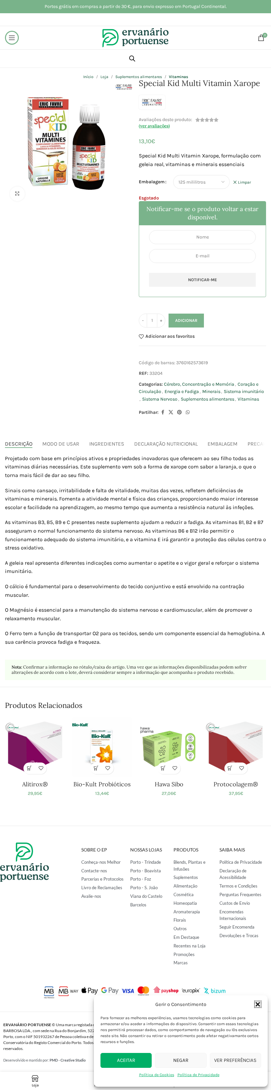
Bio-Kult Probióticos (102, 784)
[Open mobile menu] (12, 37)
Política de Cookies (156, 1074)
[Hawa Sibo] (169, 747)
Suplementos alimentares (207, 399)
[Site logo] (135, 37)
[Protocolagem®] (236, 747)
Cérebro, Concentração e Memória (199, 384)
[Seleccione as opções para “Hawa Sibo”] (163, 768)
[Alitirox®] (35, 747)
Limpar (244, 182)
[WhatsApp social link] (188, 412)
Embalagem (152, 182)
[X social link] (171, 412)
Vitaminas (248, 399)
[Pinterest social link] (179, 412)
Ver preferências (235, 1060)
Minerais (211, 391)
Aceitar (126, 1060)
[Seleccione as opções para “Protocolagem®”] (230, 768)
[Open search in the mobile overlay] (132, 59)
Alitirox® (35, 784)
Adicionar (186, 320)
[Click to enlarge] (17, 194)
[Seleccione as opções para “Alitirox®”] (29, 768)
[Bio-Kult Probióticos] (102, 747)
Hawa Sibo (169, 784)
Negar (180, 1060)
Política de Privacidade (198, 1074)
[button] (257, 1004)
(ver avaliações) (154, 126)
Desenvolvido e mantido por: (44, 1060)
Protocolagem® (235, 784)
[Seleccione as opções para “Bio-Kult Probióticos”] (96, 768)
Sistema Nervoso (159, 399)
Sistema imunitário (244, 391)
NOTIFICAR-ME (202, 279)
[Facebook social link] (163, 412)
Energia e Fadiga (182, 391)
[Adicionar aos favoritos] (41, 768)
